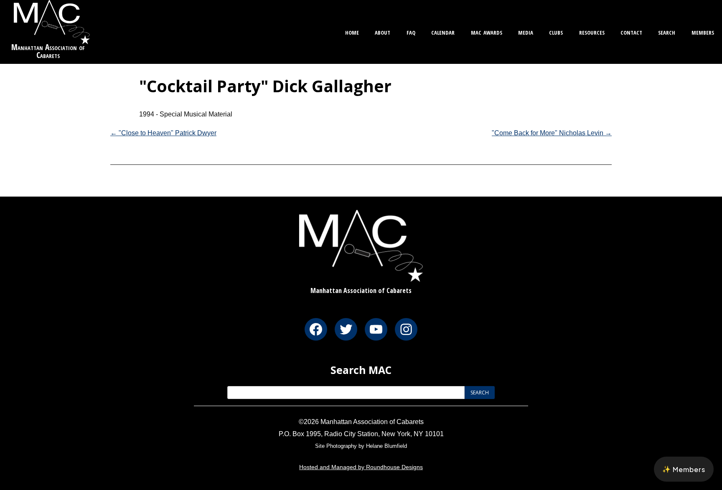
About (382, 31)
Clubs (556, 31)
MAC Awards (486, 31)
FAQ (411, 31)
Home (352, 31)
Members (702, 31)
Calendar (443, 31)
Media (525, 31)
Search (666, 31)
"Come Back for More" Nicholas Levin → (552, 132)
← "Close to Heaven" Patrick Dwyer (163, 132)
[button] (684, 469)
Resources (592, 31)
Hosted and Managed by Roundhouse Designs (361, 467)
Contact (631, 31)
